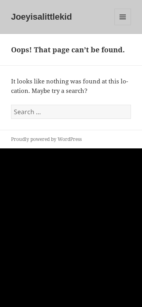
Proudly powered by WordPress (46, 139)
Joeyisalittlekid (41, 17)
